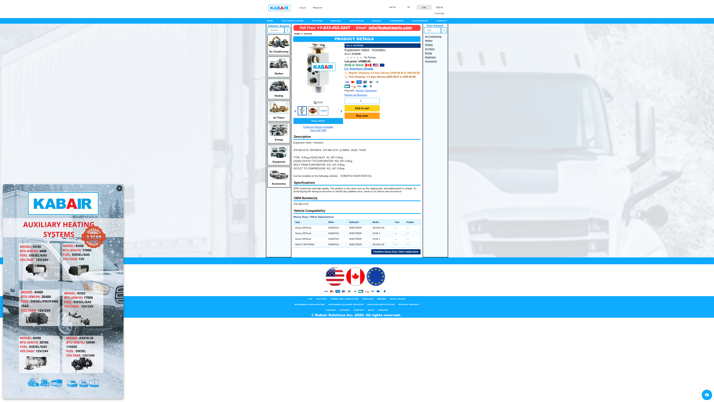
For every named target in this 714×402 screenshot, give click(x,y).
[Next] (287, 30)
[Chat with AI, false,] (707, 395)
